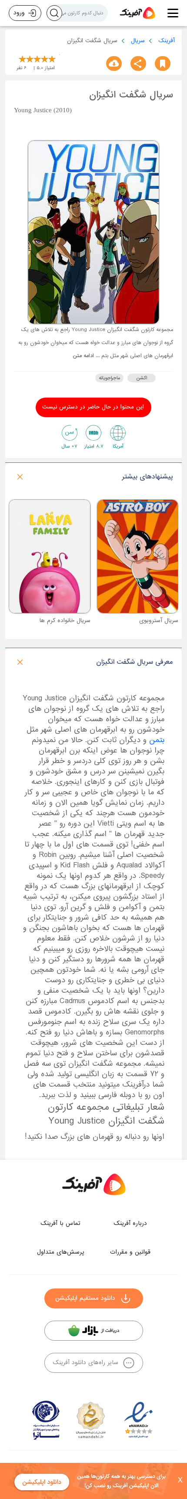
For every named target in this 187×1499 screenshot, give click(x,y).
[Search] (54, 13)
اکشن (141, 378)
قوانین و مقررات (130, 1252)
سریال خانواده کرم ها (65, 620)
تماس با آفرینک (60, 1223)
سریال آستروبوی (158, 620)
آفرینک (166, 41)
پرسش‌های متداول (60, 1252)
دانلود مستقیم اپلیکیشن (85, 1298)
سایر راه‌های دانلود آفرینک (85, 1362)
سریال (138, 41)
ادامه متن (83, 356)
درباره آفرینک (130, 1223)
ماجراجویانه (109, 378)
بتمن (156, 740)
